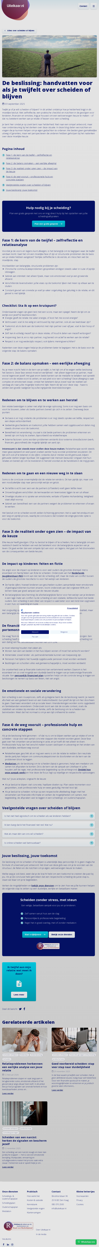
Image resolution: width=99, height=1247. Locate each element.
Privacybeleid (72, 608)
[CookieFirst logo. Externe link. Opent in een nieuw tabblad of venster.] (22, 610)
